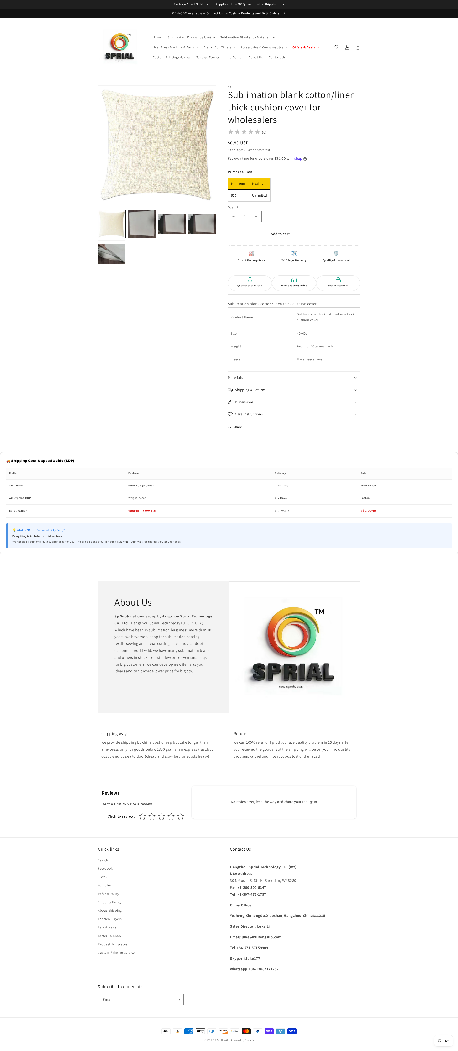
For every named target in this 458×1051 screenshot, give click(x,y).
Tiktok (103, 877)
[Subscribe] (178, 999)
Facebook (105, 868)
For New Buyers (110, 919)
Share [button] (237, 427)
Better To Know (109, 936)
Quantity (234, 207)
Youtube (104, 885)
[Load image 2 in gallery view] (142, 224)
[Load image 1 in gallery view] (111, 224)
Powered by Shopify (242, 1040)
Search (103, 860)
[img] (244, 132)
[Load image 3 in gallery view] (172, 224)
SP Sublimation (221, 1040)
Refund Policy (108, 894)
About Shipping (110, 910)
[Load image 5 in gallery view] (111, 254)
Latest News (107, 927)
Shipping (234, 150)
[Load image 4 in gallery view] (202, 224)
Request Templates (112, 944)
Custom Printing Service (116, 952)
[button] (191, 37)
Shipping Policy (109, 902)
